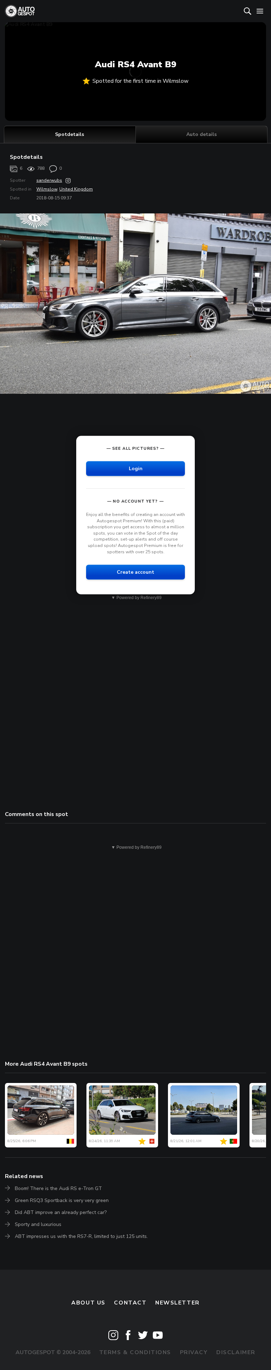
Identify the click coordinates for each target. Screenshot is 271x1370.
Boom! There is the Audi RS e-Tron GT (58, 1188)
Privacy (194, 1352)
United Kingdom (76, 189)
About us (88, 1303)
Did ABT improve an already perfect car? (61, 1212)
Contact (130, 1303)
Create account (135, 572)
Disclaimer (235, 1352)
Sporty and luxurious (38, 1224)
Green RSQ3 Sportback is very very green (62, 1200)
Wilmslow (46, 189)
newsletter (177, 1303)
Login (136, 468)
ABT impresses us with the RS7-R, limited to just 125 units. (81, 1236)
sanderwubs (49, 180)
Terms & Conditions (135, 1352)
